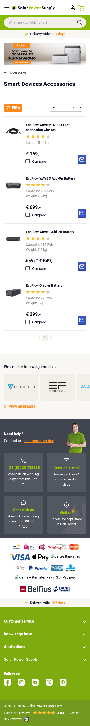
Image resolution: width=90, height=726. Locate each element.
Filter (16, 107)
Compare (39, 161)
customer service (39, 440)
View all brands (22, 406)
